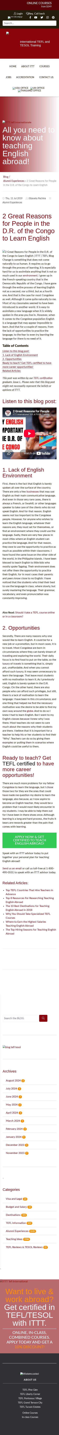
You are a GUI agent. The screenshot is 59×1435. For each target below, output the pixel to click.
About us (30, 1380)
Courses (44, 66)
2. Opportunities (11, 359)
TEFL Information (18, 1223)
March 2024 (14, 1121)
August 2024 (15, 1080)
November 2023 (16, 1153)
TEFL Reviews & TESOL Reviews (26, 1247)
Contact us (46, 77)
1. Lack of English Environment (20, 355)
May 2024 (13, 1104)
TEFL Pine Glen (30, 1390)
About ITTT (27, 66)
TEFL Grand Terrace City (30, 1403)
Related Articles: (11, 371)
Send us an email (12, 868)
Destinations (16, 1215)
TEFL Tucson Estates (30, 1407)
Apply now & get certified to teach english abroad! (29, 840)
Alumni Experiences (13, 181)
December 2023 (16, 1145)
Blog (5, 177)
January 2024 (15, 1137)
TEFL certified (18, 764)
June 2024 (13, 1096)
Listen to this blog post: (15, 351)
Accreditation (25, 77)
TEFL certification (42, 378)
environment (30, 275)
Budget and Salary (18, 1207)
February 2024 (16, 1129)
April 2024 (13, 1112)
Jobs (8, 77)
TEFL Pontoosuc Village (30, 1398)
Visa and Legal (16, 1199)
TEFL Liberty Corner (30, 1394)
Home (12, 66)
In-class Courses (30, 1417)
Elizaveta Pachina (37, 198)
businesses (33, 491)
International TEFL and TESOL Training (35, 43)
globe (30, 711)
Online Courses (39, 3)
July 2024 (13, 1088)
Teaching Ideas (17, 1239)
